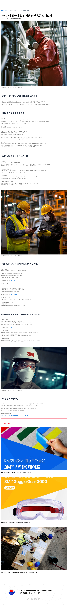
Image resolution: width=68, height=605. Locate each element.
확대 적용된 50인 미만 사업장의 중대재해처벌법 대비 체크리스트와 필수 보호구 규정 (19, 572)
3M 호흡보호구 (14, 280)
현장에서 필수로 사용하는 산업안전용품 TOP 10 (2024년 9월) (14, 415)
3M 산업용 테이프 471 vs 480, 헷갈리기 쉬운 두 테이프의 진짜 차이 (16, 472)
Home (2, 10)
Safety (6, 10)
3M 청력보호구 (14, 294)
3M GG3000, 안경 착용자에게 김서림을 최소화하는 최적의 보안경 (15, 522)
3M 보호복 (13, 327)
